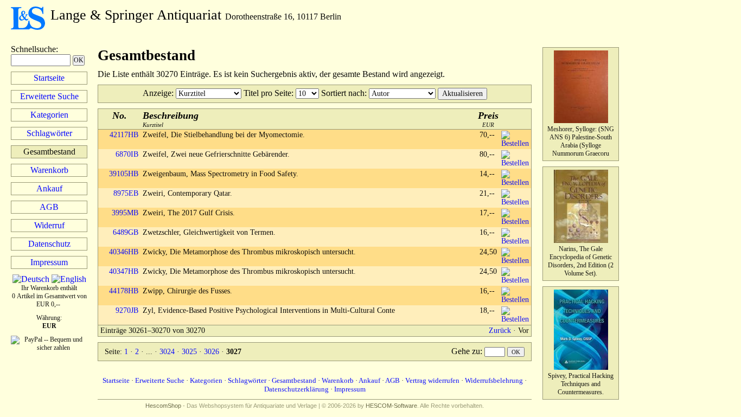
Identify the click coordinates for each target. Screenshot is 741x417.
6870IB (127, 154)
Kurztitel (171, 119)
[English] (69, 279)
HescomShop (163, 405)
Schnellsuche (33, 49)
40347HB (123, 271)
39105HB (123, 174)
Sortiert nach (343, 93)
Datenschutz (49, 243)
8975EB (125, 193)
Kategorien (49, 114)
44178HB (123, 291)
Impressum (49, 262)
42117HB (124, 135)
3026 (211, 352)
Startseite (49, 77)
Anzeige (157, 93)
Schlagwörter (49, 133)
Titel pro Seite (267, 93)
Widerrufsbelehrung (494, 380)
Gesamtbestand (294, 380)
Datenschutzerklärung (296, 389)
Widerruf (49, 225)
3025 (189, 352)
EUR (488, 119)
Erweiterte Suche (49, 96)
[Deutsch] (30, 279)
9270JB (127, 310)
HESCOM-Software (391, 405)
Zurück (500, 330)
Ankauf (49, 188)
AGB (49, 206)
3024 (167, 352)
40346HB (123, 252)
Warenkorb (49, 170)
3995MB (125, 213)
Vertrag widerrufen (432, 380)
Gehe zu (465, 351)
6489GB (125, 232)
